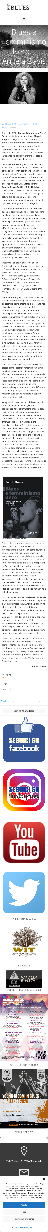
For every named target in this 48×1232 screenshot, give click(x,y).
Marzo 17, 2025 (22, 124)
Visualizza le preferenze (24, 1219)
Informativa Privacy (26, 1227)
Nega (24, 1212)
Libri (4, 677)
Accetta (24, 1205)
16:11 (37, 124)
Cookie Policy (13, 1227)
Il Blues (8, 124)
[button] (44, 1179)
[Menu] (24, 19)
